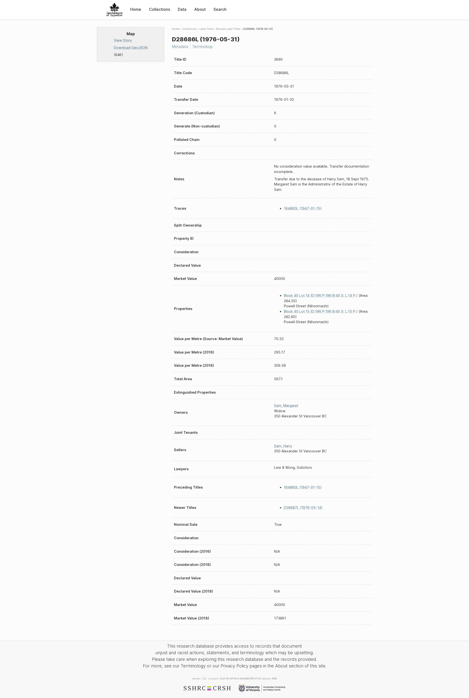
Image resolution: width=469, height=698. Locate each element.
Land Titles (206, 29)
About (200, 9)
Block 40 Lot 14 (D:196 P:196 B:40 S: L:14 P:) (321, 295)
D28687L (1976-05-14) (303, 507)
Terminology (202, 46)
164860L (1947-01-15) (303, 208)
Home (135, 9)
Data (182, 9)
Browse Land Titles (228, 29)
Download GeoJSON (131, 48)
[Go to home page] (114, 9)
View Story (123, 40)
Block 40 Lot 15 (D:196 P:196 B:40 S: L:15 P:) (321, 311)
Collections (159, 9)
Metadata (180, 46)
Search (219, 9)
